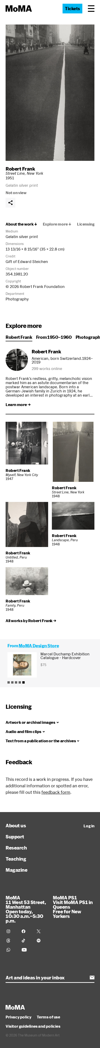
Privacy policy (18, 1017)
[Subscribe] (92, 977)
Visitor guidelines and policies (33, 1026)
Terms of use (48, 1017)
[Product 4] (20, 682)
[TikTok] (26, 940)
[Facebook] (26, 931)
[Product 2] (12, 682)
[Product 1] (8, 682)
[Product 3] (16, 682)
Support (15, 836)
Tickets (72, 8)
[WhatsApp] (11, 950)
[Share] (10, 203)
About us (16, 825)
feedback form (55, 792)
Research (16, 847)
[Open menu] (91, 8)
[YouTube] (26, 950)
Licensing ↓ (87, 224)
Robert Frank (20, 168)
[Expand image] (50, 92)
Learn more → (18, 404)
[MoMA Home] (19, 8)
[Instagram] (11, 931)
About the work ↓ (21, 224)
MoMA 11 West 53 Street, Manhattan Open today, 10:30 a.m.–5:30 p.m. (26, 909)
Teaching (16, 859)
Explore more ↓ (57, 224)
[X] (41, 931)
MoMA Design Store (39, 645)
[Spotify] (41, 940)
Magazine (16, 870)
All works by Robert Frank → (31, 621)
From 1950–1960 (54, 337)
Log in (88, 826)
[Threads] (11, 940)
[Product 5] (23, 682)
